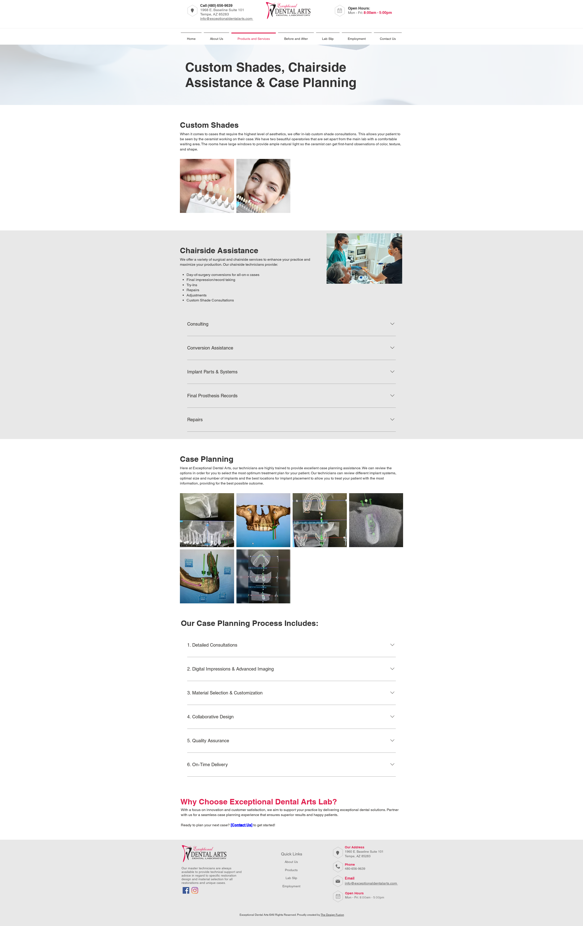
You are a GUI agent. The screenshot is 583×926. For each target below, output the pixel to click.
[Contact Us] (241, 825)
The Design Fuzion (332, 914)
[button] (357, 37)
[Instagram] (195, 890)
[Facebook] (186, 890)
